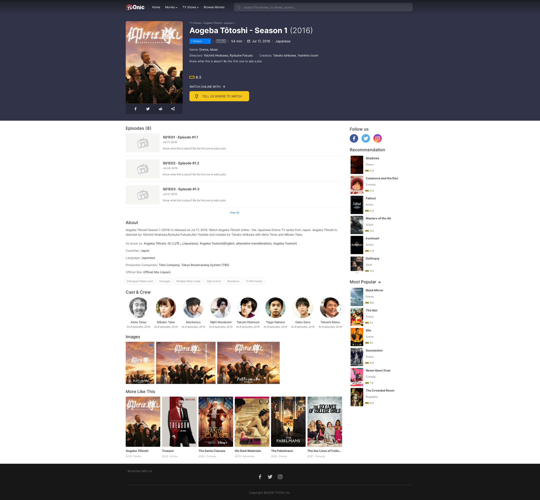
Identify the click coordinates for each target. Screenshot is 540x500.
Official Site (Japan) (157, 272)
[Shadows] (357, 165)
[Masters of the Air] (357, 225)
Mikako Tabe (166, 322)
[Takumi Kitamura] (248, 307)
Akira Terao (138, 322)
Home (156, 7)
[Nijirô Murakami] (220, 307)
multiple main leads (188, 281)
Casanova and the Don (382, 178)
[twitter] (366, 141)
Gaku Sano (302, 322)
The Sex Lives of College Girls (324, 451)
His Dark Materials (248, 451)
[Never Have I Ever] (357, 377)
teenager (164, 281)
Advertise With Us (139, 471)
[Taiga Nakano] (275, 307)
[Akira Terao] (138, 307)
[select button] (209, 41)
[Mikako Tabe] (166, 307)
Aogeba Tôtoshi (213, 22)
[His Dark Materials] (252, 422)
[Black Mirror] (357, 297)
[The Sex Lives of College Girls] (324, 422)
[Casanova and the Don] (357, 185)
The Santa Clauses (211, 451)
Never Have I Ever (378, 370)
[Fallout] (357, 205)
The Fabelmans (282, 451)
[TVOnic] (135, 7)
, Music (213, 49)
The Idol (371, 310)
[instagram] (377, 141)
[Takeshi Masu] (330, 307)
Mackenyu (193, 322)
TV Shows (189, 7)
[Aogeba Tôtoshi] (143, 422)
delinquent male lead (140, 281)
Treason (168, 451)
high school (214, 281)
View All (234, 212)
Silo (368, 330)
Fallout (371, 198)
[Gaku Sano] (303, 307)
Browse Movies (214, 7)
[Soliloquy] (357, 265)
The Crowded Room (380, 390)
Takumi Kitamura (247, 322)
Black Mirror (374, 290)
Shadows (372, 158)
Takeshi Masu (330, 322)
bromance (233, 281)
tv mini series (254, 281)
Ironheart (372, 238)
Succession (374, 350)
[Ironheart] (357, 245)
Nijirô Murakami (220, 322)
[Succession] (357, 357)
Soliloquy (372, 258)
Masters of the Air (378, 218)
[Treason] (179, 422)
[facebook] (354, 141)
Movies (170, 7)
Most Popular (363, 281)
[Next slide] (340, 309)
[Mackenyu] (193, 307)
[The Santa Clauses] (215, 422)
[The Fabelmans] (288, 422)
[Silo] (357, 337)
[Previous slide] (128, 309)
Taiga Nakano (275, 322)
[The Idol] (357, 317)
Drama (203, 49)
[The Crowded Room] (357, 397)
